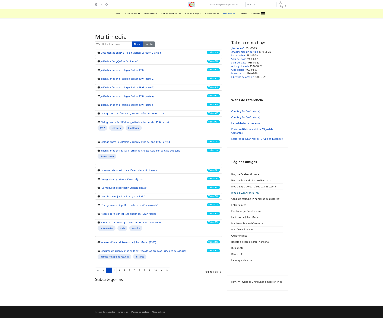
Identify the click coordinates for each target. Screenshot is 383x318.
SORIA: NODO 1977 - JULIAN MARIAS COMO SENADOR (131, 222)
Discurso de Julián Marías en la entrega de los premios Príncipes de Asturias (143, 251)
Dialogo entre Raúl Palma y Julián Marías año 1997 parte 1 (133, 113)
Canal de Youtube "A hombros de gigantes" (255, 198)
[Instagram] (106, 4)
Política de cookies (140, 312)
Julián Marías (130, 13)
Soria (122, 228)
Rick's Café (237, 248)
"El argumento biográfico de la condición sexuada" (129, 205)
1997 (102, 128)
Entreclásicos (238, 205)
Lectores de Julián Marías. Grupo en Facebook (257, 138)
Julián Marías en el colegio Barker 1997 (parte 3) (127, 87)
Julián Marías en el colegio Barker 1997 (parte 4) (127, 96)
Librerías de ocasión (242, 77)
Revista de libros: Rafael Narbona (250, 241)
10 (155, 270)
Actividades (210, 13)
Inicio (117, 13)
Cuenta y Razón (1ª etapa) (245, 111)
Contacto (255, 13)
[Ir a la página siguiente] (161, 270)
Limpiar (149, 44)
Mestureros (238, 73)
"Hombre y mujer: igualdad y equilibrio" (123, 196)
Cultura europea (193, 13)
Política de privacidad (105, 312)
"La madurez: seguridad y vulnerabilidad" (124, 187)
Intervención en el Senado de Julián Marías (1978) (128, 242)
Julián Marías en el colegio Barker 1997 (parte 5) (127, 104)
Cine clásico (238, 69)
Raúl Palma (133, 128)
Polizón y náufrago (242, 229)
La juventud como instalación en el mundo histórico (130, 170)
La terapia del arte (241, 260)
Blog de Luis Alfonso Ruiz (245, 192)
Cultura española (169, 13)
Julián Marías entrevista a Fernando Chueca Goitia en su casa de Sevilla (140, 150)
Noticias (243, 13)
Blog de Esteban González (246, 174)
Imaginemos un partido (244, 51)
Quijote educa (239, 235)
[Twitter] (101, 4)
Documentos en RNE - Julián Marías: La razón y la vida (131, 52)
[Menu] (263, 13)
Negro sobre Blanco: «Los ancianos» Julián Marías (128, 213)
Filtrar (137, 44)
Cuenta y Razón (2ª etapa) (245, 117)
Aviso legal (123, 312)
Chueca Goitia (107, 156)
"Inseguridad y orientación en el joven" (123, 179)
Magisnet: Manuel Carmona (247, 223)
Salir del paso (238, 59)
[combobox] (260, 4)
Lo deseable (238, 55)
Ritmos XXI (237, 254)
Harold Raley (150, 13)
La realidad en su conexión (246, 123)
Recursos (227, 13)
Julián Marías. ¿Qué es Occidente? (119, 61)
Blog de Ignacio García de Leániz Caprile (253, 186)
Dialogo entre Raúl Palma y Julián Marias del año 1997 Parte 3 (135, 142)
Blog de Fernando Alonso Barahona (251, 180)
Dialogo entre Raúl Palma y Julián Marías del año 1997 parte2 (135, 122)
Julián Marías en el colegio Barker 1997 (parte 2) (127, 78)
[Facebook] (96, 4)
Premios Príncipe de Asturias (114, 256)
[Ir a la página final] (167, 270)
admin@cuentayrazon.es (225, 4)
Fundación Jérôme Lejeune (246, 211)
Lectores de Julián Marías (245, 217)
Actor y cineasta (240, 66)
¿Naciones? (237, 48)
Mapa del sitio (158, 312)
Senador (136, 228)
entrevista (116, 128)
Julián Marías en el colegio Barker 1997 (122, 70)
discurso (140, 256)
